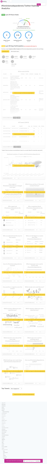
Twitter (4, 455)
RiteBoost (3, 405)
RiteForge (3, 404)
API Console (4, 432)
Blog (4, 451)
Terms (3, 448)
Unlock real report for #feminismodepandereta (24, 93)
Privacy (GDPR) (4, 446)
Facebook (5, 456)
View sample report (15, 51)
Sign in (39, 4)
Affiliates (3, 439)
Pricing (3, 438)
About (3, 440)
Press (3, 445)
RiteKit (3, 410)
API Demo (3, 429)
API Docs (3, 433)
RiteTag (3, 408)
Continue (38, 461)
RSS (4, 454)
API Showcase (4, 430)
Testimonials (5, 452)
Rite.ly (3, 407)
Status (3, 443)
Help (2, 442)
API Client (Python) (5, 435)
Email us (4, 458)
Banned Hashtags (5, 411)
